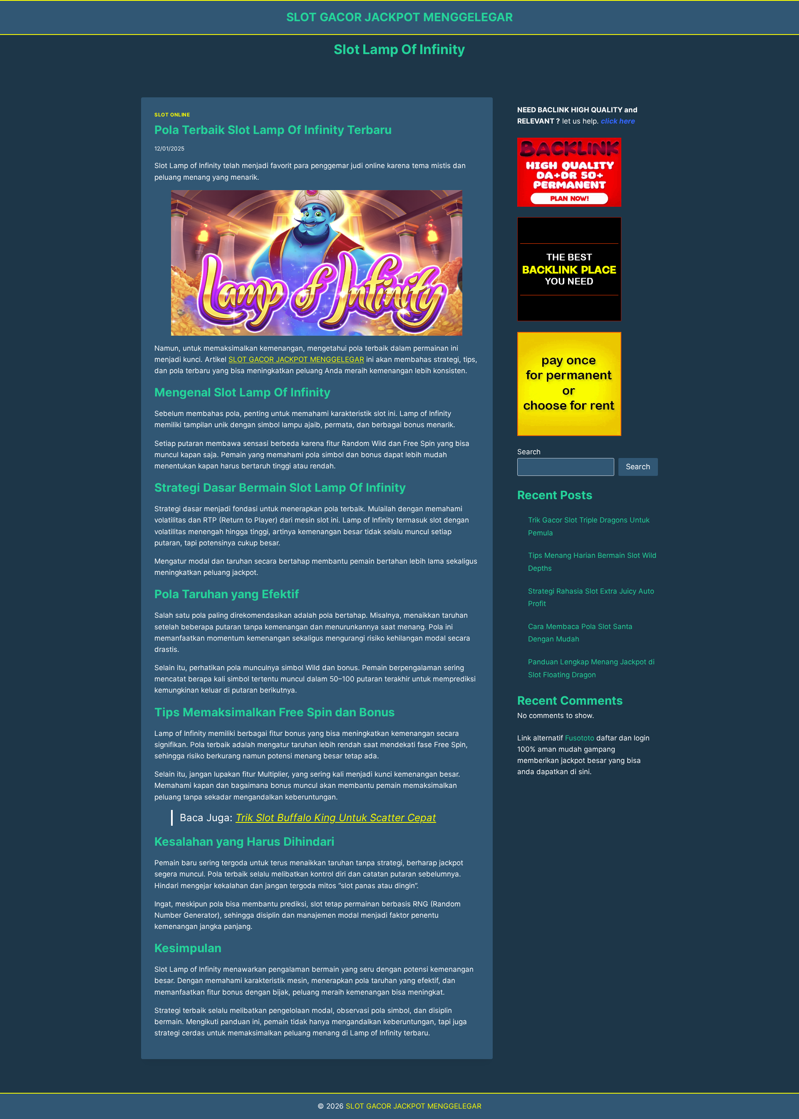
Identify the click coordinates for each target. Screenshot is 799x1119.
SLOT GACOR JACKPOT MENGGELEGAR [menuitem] (296, 359)
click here (618, 121)
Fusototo (579, 738)
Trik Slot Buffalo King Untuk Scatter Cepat (336, 818)
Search (529, 452)
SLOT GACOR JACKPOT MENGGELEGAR (413, 1106)
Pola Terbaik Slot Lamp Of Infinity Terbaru (273, 130)
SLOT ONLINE (172, 114)
